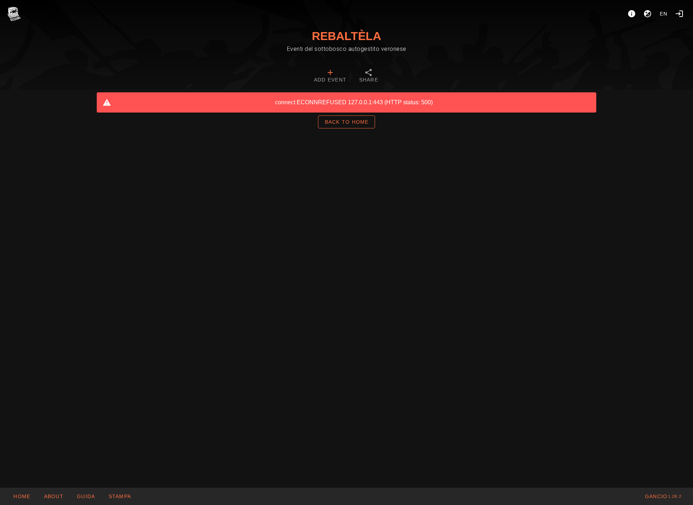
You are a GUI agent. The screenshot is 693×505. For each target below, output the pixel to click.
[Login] (679, 14)
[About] (632, 14)
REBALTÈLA (346, 36)
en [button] (664, 14)
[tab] (330, 76)
